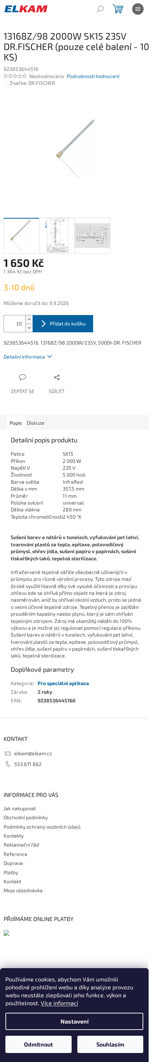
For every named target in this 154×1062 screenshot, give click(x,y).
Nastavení (74, 1021)
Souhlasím (110, 1044)
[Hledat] (100, 9)
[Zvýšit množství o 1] (29, 319)
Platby (11, 872)
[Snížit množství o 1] (29, 328)
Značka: (32, 83)
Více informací (59, 1002)
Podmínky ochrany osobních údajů (42, 827)
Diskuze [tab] (35, 423)
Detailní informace (24, 357)
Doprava (13, 863)
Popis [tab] (16, 423)
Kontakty (14, 836)
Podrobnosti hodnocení (93, 76)
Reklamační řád (21, 845)
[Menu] (138, 9)
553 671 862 (28, 764)
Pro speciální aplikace (63, 683)
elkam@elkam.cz (33, 753)
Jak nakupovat (20, 808)
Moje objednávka (23, 890)
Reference (16, 854)
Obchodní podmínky (26, 817)
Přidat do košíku (68, 323)
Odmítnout (38, 1044)
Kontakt (12, 881)
